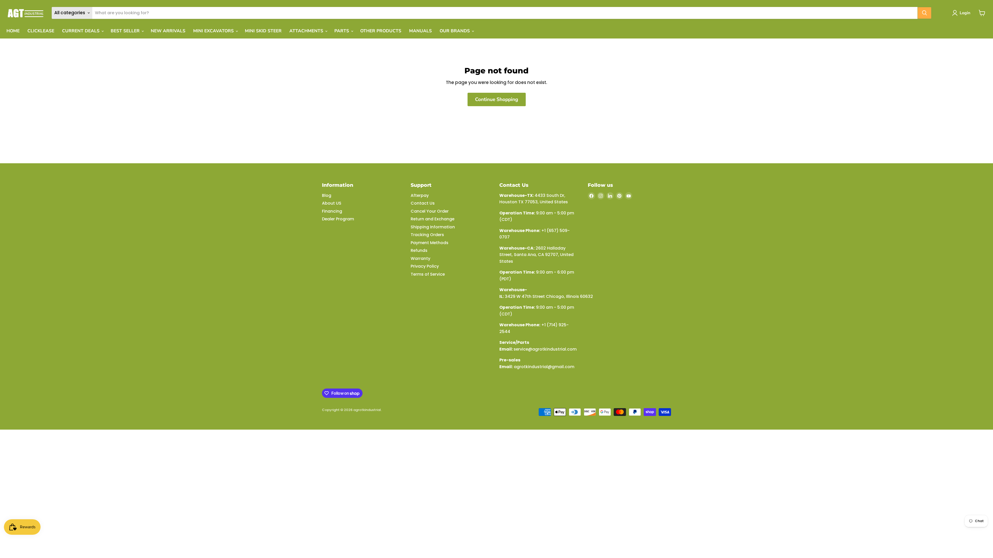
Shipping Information (433, 227)
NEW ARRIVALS (168, 31)
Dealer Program (338, 219)
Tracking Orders (427, 235)
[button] (962, 13)
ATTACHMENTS (307, 31)
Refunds (419, 250)
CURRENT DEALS (81, 31)
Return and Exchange (432, 219)
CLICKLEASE (40, 31)
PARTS (342, 31)
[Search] (924, 13)
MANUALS (420, 31)
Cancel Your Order (430, 211)
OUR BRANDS (455, 31)
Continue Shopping (496, 99)
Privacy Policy (425, 266)
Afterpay (420, 195)
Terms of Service (428, 274)
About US (331, 203)
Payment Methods (429, 243)
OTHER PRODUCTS (380, 31)
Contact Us (423, 203)
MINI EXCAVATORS (214, 31)
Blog (326, 195)
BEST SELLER (126, 31)
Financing (332, 211)
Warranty (420, 258)
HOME (13, 31)
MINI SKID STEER (263, 31)
